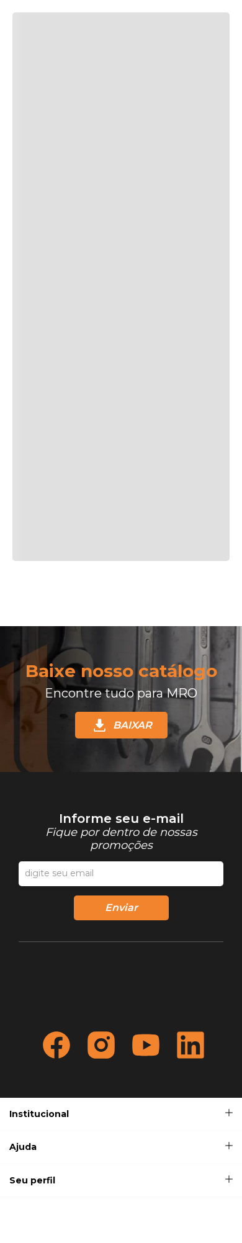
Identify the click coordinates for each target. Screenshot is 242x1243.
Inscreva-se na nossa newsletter (121, 831)
